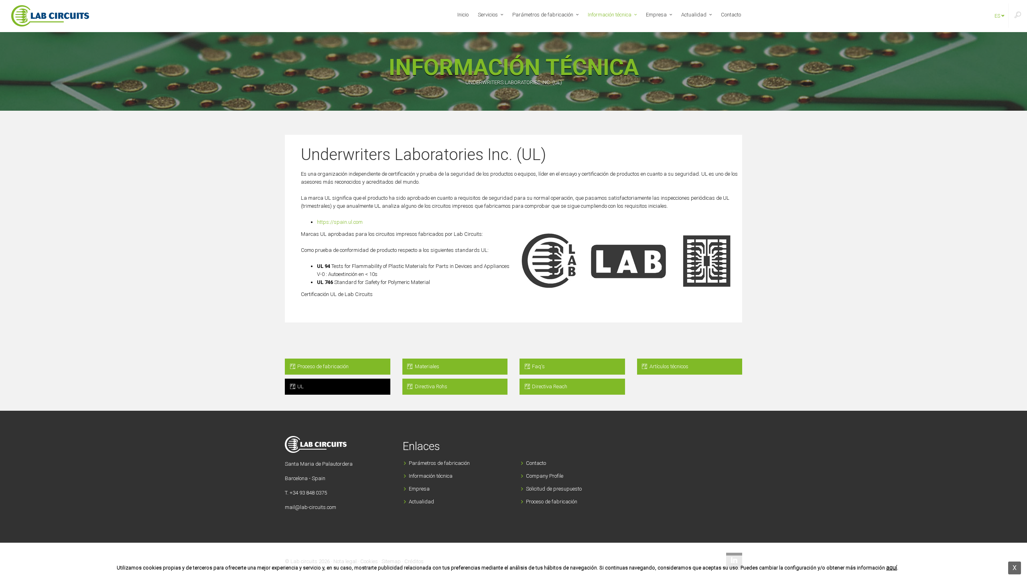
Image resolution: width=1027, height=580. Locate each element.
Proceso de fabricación (322, 366)
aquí (891, 567)
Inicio (463, 15)
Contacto (731, 15)
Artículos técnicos (668, 366)
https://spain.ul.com (340, 222)
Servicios (488, 15)
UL (300, 386)
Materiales (426, 366)
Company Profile (544, 476)
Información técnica (609, 15)
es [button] (998, 16)
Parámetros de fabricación (542, 15)
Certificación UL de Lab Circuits (337, 294)
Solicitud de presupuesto (554, 489)
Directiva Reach (549, 386)
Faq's (538, 366)
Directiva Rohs (430, 386)
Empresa (656, 15)
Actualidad (693, 15)
